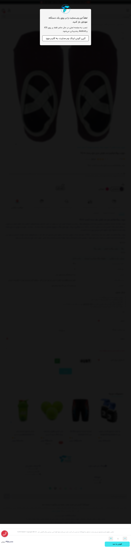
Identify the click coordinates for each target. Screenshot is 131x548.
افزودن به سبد (117, 544)
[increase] (111, 539)
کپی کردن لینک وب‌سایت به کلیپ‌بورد (65, 38)
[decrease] (125, 539)
